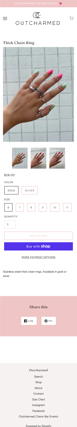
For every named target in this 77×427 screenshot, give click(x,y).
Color (8, 182)
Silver (29, 190)
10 (54, 207)
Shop (38, 382)
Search (38, 376)
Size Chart (38, 399)
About (38, 388)
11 (67, 207)
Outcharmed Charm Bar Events (38, 416)
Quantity (9, 216)
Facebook (38, 411)
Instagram (38, 405)
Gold (11, 190)
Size (7, 199)
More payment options (39, 257)
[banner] (37, 18)
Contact (38, 393)
